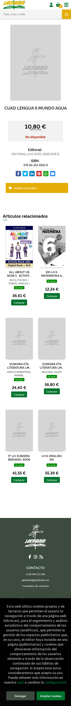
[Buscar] (66, 14)
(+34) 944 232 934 (35, 574)
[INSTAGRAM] (35, 557)
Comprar (19, 302)
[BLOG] (41, 557)
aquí (20, 682)
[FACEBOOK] (30, 557)
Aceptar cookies (51, 696)
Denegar (20, 696)
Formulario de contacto (35, 586)
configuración (55, 682)
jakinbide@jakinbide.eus (35, 580)
